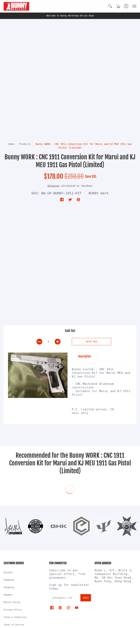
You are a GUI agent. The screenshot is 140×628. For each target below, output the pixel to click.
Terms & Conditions (15, 617)
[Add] (58, 342)
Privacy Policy (13, 609)
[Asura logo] (13, 526)
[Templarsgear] (126, 526)
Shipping (53, 185)
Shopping (9, 580)
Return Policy (12, 602)
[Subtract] (39, 342)
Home (11, 144)
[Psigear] (104, 526)
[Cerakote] (36, 526)
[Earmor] (81, 526)
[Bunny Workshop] (16, 6)
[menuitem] (110, 6)
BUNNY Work (99, 193)
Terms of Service (14, 624)
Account (8, 572)
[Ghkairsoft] (58, 526)
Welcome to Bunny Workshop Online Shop (70, 15)
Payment (8, 595)
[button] (110, 6)
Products (25, 144)
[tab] (84, 356)
